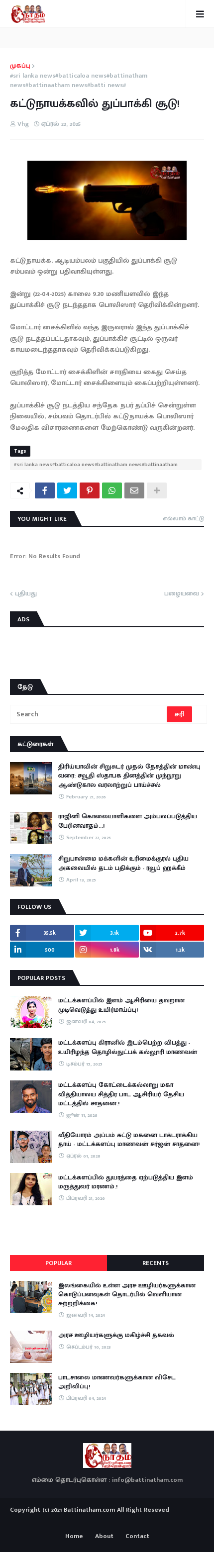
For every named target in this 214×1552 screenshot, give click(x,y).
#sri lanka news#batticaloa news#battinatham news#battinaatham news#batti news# (78, 81)
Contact (137, 1537)
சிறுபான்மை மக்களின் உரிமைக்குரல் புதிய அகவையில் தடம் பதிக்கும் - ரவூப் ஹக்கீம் (123, 863)
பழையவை (181, 594)
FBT (138, 1521)
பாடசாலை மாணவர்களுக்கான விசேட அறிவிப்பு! (117, 1382)
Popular (58, 1263)
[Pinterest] (90, 490)
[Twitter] (67, 490)
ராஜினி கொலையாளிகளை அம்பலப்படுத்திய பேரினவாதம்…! (127, 821)
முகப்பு (20, 66)
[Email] (134, 490)
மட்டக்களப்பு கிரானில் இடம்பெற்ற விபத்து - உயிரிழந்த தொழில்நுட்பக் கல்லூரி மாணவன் (127, 1047)
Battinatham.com (89, 1509)
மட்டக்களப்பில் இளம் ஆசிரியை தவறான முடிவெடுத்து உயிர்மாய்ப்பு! (121, 1005)
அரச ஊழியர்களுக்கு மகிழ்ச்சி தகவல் (116, 1335)
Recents (155, 1263)
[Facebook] (45, 490)
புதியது (26, 594)
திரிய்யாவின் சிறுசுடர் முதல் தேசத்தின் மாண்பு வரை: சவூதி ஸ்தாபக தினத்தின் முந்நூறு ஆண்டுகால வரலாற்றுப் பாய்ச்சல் (129, 775)
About (104, 1537)
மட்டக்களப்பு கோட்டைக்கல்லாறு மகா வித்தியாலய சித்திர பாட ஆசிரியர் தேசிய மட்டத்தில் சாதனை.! (121, 1094)
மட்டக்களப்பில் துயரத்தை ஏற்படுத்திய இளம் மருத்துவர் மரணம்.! (125, 1182)
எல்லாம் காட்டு (183, 518)
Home (74, 1537)
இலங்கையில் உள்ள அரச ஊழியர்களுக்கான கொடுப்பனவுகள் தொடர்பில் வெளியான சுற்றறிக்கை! (127, 1294)
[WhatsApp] (112, 490)
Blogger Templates (107, 1519)
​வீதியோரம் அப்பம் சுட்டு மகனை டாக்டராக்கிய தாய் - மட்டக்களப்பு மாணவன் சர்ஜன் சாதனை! (129, 1140)
